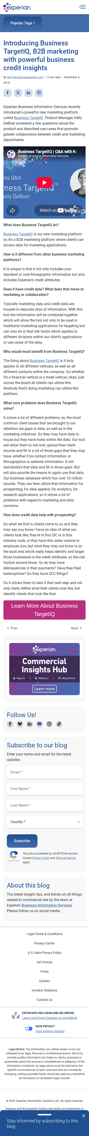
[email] (39, 93)
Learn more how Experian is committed (49, 1018)
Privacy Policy (41, 858)
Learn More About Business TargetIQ (44, 610)
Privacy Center (44, 943)
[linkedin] (28, 93)
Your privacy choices (50, 1031)
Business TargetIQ (28, 118)
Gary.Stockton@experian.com (25, 77)
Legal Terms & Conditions (45, 934)
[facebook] (7, 93)
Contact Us (44, 1000)
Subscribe (22, 841)
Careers (44, 981)
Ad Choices (44, 962)
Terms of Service (66, 858)
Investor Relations (44, 990)
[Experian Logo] (17, 7)
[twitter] (18, 93)
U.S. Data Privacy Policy (44, 953)
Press (45, 971)
